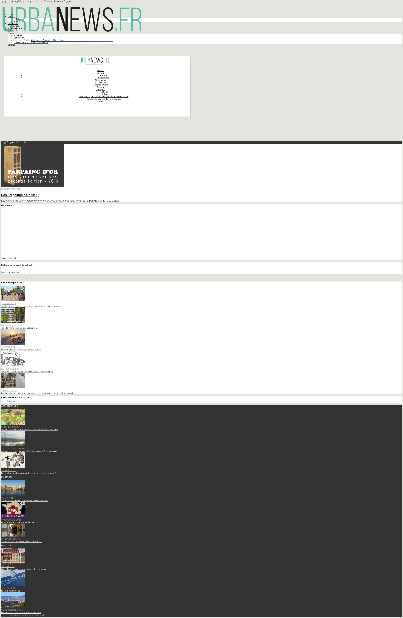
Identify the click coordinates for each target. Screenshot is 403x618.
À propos (12, 33)
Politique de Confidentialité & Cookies (31, 42)
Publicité (18, 35)
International (20, 21)
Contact (11, 45)
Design (11, 30)
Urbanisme (13, 23)
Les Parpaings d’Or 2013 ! (20, 195)
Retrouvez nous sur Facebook (17, 265)
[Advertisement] (201, 130)
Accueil (11, 14)
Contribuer (19, 38)
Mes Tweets (8, 401)
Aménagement (15, 28)
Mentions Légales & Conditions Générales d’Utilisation (39, 40)
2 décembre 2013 (11, 188)
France (17, 19)
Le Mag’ (11, 16)
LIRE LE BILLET (111, 200)
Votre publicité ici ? (10, 258)
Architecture (13, 26)
